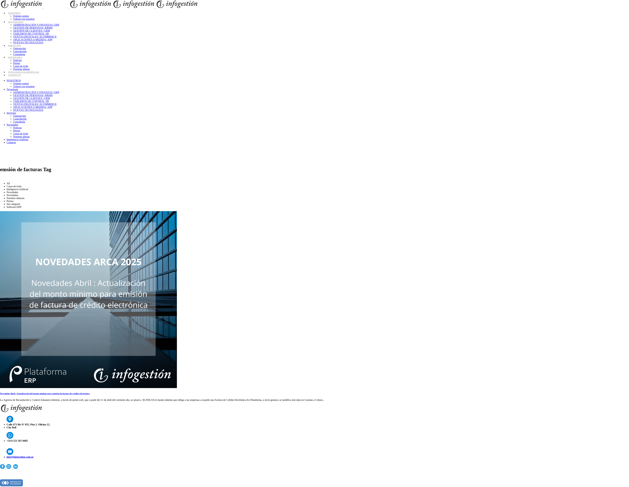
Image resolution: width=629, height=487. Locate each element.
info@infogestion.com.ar (20, 457)
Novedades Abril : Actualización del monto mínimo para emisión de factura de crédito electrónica (45, 393)
